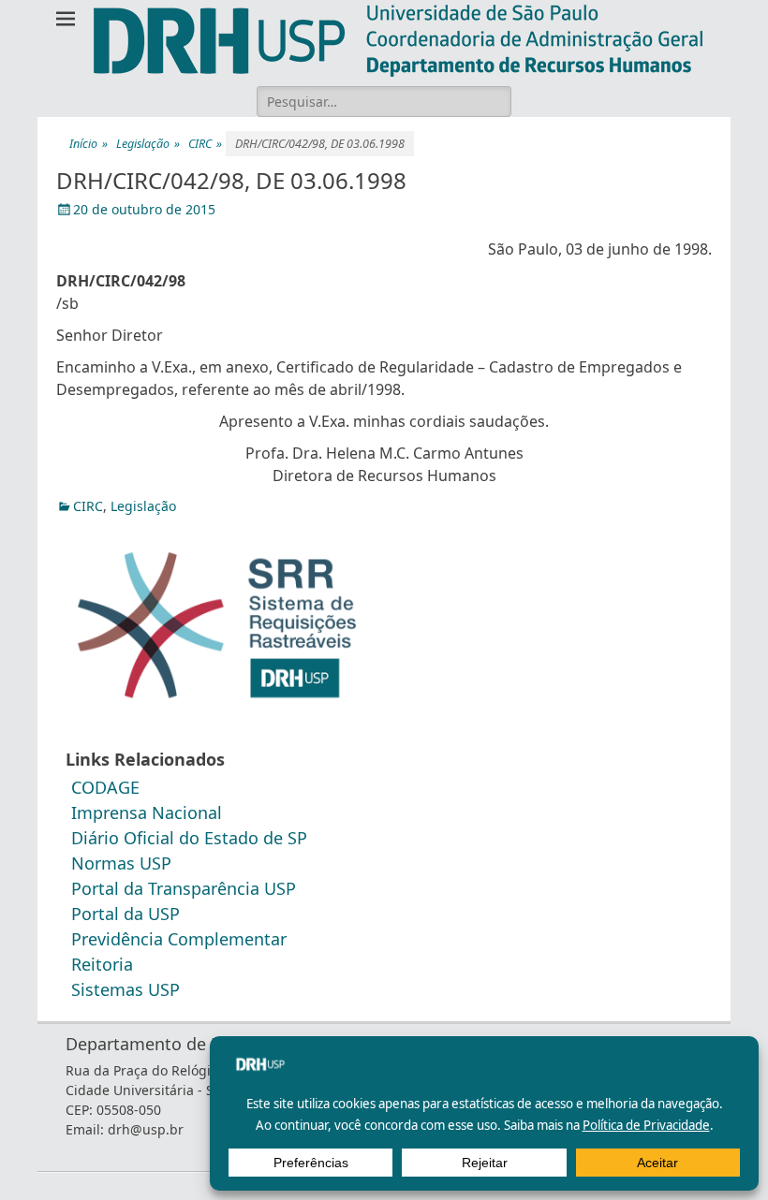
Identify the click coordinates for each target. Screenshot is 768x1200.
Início (88, 144)
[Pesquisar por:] (384, 101)
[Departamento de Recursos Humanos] (398, 41)
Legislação (148, 144)
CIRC (205, 144)
